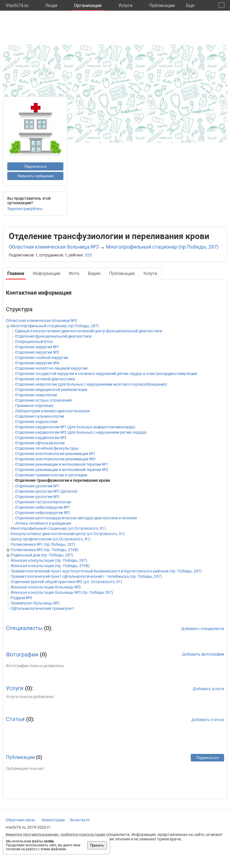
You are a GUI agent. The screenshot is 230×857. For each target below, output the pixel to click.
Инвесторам (53, 820)
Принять (97, 845)
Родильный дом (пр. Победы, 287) (42, 555)
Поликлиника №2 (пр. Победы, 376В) (45, 549)
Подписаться (35, 166)
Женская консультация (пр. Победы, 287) (49, 560)
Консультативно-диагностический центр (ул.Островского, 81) (68, 533)
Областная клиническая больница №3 (54, 247)
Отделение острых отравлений (43, 400)
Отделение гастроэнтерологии (43, 502)
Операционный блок (34, 341)
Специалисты (24, 628)
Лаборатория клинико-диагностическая (52, 411)
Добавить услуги (208, 688)
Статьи (15, 719)
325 (88, 255)
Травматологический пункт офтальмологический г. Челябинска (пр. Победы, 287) (86, 576)
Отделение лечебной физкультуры (47, 448)
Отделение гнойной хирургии (41, 357)
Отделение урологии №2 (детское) (46, 491)
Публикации (162, 5)
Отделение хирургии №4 (37, 363)
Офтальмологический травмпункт (42, 608)
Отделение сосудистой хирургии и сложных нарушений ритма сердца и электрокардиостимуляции (106, 373)
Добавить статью (207, 719)
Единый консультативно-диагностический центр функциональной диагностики (88, 331)
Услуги (125, 5)
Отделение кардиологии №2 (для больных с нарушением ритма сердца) (81, 432)
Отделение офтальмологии (40, 443)
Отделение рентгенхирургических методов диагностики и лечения (76, 518)
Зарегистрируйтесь (25, 208)
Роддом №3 (21, 597)
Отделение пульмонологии (39, 416)
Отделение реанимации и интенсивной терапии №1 (61, 464)
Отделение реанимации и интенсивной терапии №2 (61, 469)
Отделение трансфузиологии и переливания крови (62, 480)
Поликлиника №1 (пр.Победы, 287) (43, 544)
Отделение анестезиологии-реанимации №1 (55, 453)
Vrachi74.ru (17, 5)
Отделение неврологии (36, 395)
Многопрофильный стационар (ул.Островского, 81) (58, 528)
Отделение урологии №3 (37, 496)
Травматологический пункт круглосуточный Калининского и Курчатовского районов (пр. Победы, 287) (106, 571)
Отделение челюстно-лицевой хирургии (51, 368)
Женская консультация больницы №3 (46, 587)
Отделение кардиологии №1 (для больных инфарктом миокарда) (75, 427)
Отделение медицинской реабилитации (51, 389)
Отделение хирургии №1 (37, 347)
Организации (88, 5)
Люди (51, 5)
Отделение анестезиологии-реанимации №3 (55, 459)
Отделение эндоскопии (36, 421)
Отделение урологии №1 (37, 486)
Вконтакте (79, 820)
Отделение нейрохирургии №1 (42, 507)
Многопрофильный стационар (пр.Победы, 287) (162, 247)
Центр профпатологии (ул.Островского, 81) (51, 539)
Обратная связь (20, 820)
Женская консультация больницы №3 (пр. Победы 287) (62, 592)
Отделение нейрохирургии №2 (42, 512)
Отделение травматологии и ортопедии (51, 475)
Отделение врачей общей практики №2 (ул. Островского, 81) (66, 581)
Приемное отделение (34, 405)
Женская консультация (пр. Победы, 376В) (50, 565)
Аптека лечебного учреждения (43, 523)
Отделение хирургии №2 (37, 352)
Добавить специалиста (202, 628)
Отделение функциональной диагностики (53, 336)
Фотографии (22, 654)
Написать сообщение (35, 176)
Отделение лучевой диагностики (45, 379)
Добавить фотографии (203, 654)
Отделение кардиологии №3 (40, 437)
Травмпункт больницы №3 (35, 603)
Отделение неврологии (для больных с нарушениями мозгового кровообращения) (91, 384)
